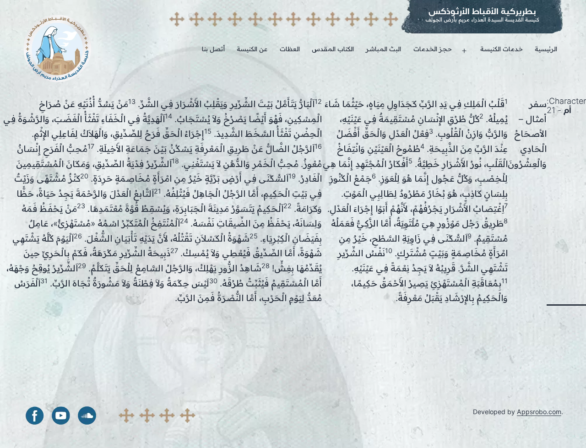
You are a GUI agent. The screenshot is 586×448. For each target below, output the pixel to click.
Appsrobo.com (539, 412)
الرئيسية (546, 49)
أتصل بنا (213, 49)
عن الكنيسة (252, 49)
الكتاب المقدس (333, 49)
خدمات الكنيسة (501, 49)
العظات (290, 49)
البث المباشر (383, 49)
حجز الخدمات (432, 49)
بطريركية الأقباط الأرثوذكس (482, 11)
